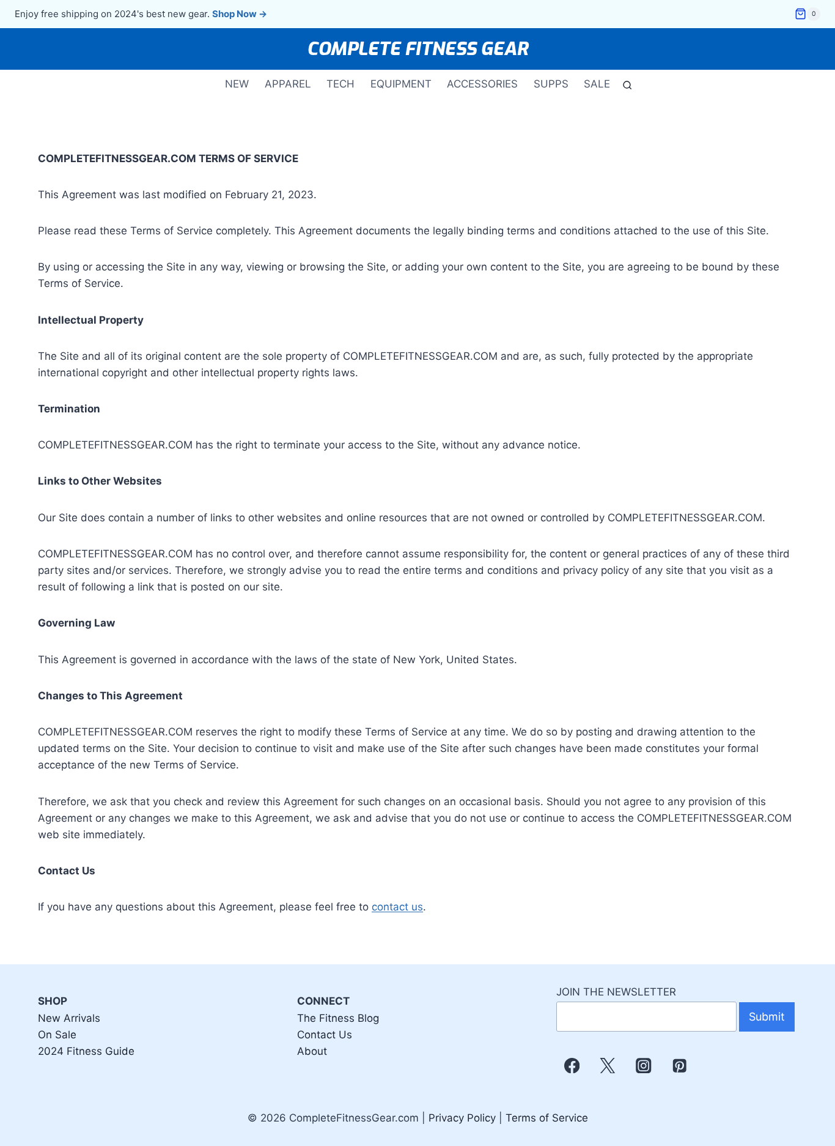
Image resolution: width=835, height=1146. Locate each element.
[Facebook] (571, 1065)
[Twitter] (607, 1065)
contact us (397, 907)
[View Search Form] (625, 84)
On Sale (57, 1035)
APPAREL (288, 84)
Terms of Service (547, 1118)
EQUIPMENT (401, 84)
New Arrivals (69, 1018)
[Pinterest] (679, 1065)
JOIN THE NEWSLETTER (616, 992)
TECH (340, 84)
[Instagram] (643, 1065)
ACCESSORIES (482, 84)
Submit (767, 1016)
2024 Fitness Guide (86, 1051)
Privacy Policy (462, 1118)
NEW (237, 84)
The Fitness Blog (338, 1018)
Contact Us (324, 1035)
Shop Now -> (239, 14)
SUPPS (551, 84)
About (312, 1051)
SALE (597, 84)
